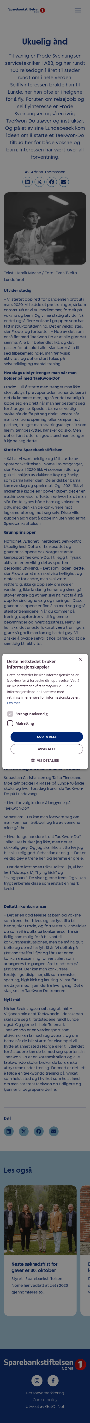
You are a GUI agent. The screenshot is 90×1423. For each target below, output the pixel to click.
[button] (45, 760)
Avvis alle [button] (46, 749)
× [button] (80, 659)
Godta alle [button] (47, 736)
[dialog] (45, 711)
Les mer (13, 703)
